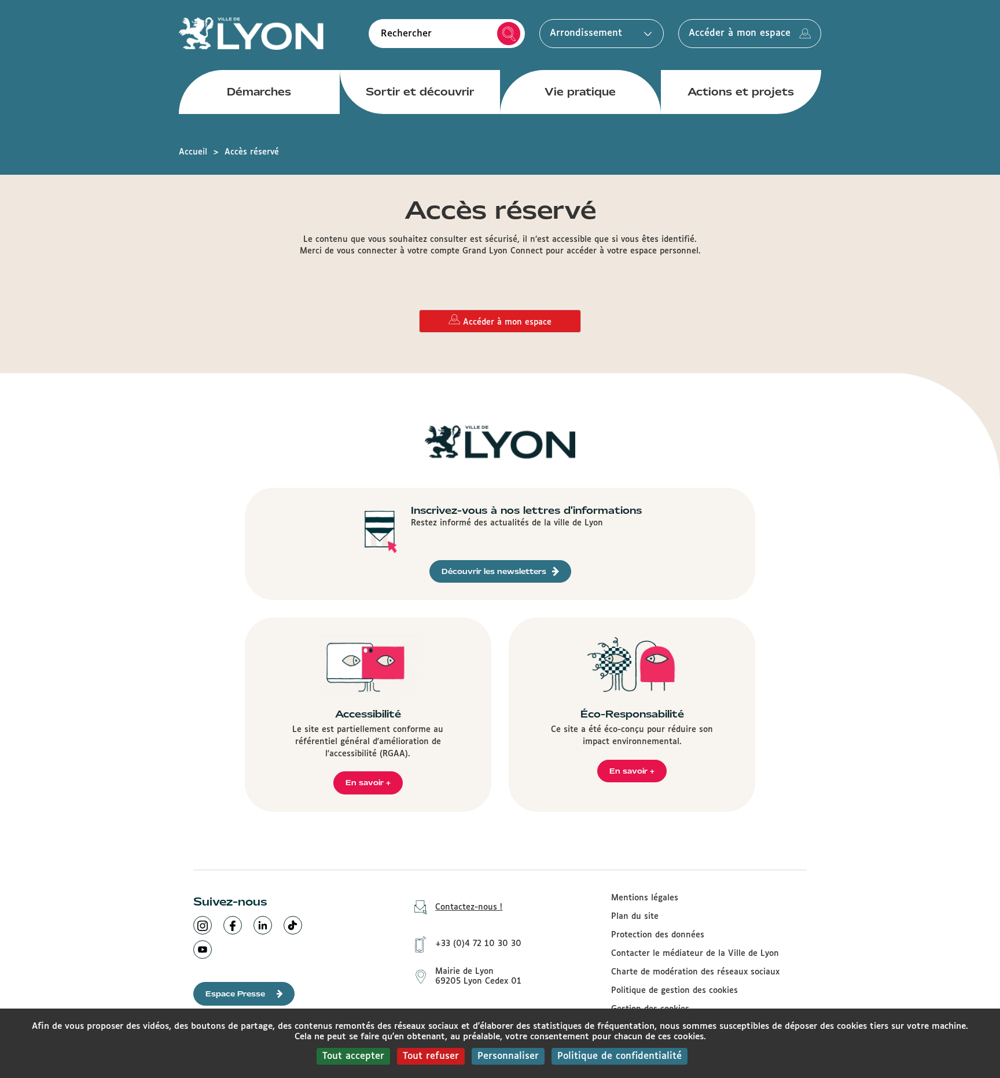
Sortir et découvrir (420, 91)
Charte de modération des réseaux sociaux (695, 972)
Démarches (259, 91)
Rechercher (508, 33)
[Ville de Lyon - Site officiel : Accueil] (251, 33)
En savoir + (368, 783)
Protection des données (657, 935)
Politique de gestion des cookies (674, 991)
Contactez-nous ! (468, 907)
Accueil (193, 152)
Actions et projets (741, 91)
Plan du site (635, 917)
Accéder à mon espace (740, 33)
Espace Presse (235, 994)
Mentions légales (644, 898)
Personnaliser (508, 1056)
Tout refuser (431, 1056)
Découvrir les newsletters (494, 571)
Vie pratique (580, 91)
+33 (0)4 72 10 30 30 (478, 944)
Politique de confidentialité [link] (619, 1056)
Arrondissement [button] (586, 33)
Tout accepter (353, 1056)
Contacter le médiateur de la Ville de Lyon (695, 954)
